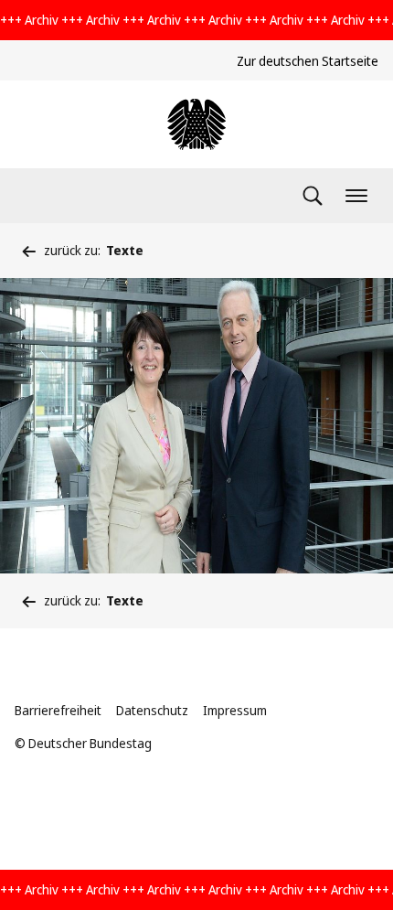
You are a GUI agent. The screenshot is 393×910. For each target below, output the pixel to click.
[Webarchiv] (196, 124)
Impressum (235, 710)
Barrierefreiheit (58, 710)
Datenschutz (152, 710)
